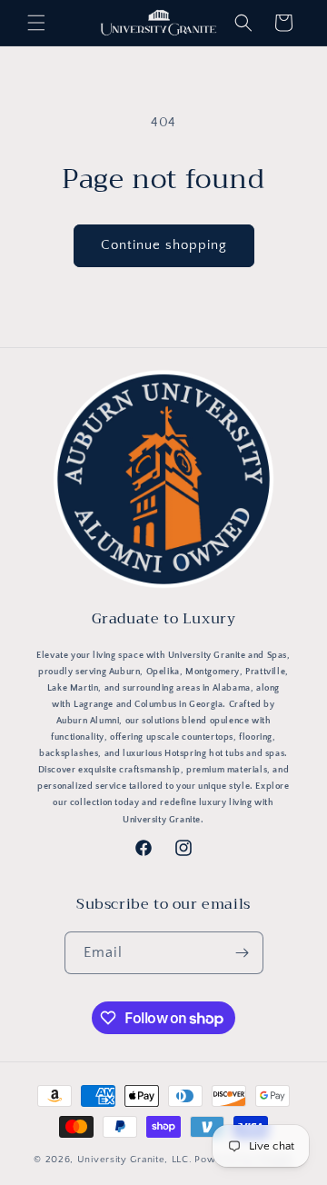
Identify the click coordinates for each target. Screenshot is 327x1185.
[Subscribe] (243, 952)
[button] (36, 23)
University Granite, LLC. (135, 1159)
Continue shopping (164, 245)
